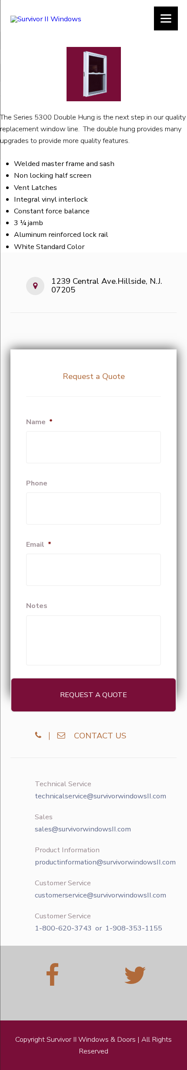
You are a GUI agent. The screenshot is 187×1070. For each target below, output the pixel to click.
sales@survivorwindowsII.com (83, 829)
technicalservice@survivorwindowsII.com (100, 796)
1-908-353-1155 (133, 928)
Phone (36, 483)
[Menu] (166, 18)
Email (38, 544)
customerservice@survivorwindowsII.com (100, 895)
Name (39, 422)
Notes (36, 606)
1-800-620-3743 (63, 928)
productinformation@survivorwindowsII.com (105, 862)
